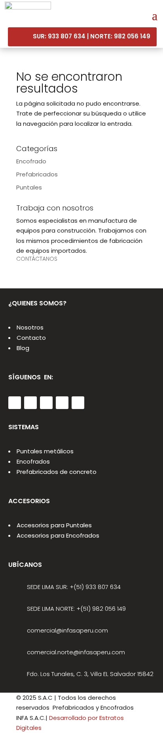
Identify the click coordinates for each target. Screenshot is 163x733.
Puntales (29, 187)
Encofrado (31, 161)
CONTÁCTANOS (36, 259)
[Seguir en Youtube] (62, 402)
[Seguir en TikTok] (78, 402)
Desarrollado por (73, 718)
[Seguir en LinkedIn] (14, 402)
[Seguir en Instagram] (46, 402)
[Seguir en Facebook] (30, 402)
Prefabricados (37, 174)
